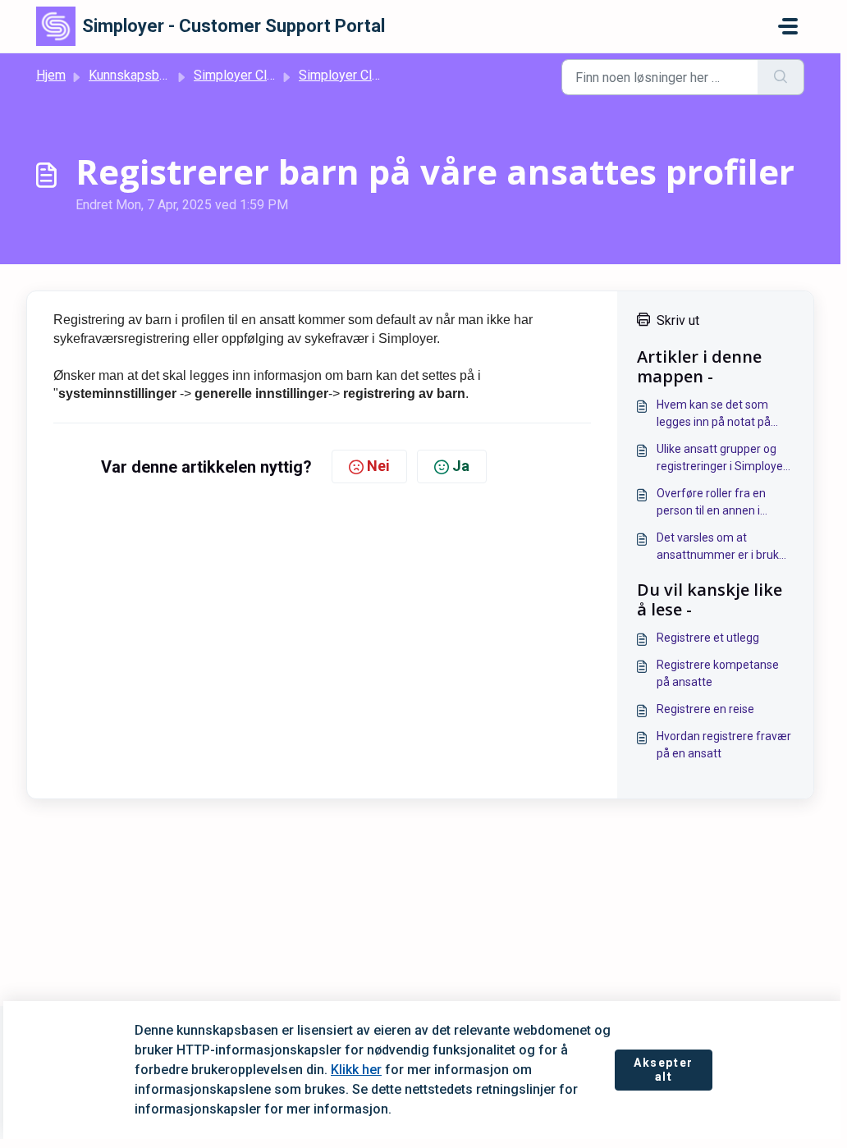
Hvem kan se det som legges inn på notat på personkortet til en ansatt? (725, 414)
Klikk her (356, 1069)
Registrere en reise (705, 709)
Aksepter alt (664, 1070)
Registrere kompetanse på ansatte (718, 673)
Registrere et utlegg (708, 637)
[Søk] (781, 77)
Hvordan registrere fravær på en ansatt (724, 745)
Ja (460, 465)
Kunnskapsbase (135, 75)
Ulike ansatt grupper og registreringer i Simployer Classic (722, 458)
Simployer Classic (246, 75)
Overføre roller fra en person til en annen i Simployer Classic (711, 503)
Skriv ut (678, 320)
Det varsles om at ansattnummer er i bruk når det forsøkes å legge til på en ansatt (725, 547)
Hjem (51, 75)
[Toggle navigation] (787, 26)
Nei (378, 465)
